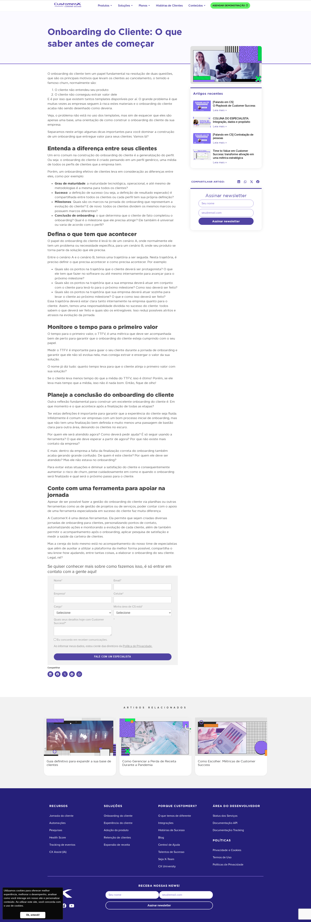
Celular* (118, 593)
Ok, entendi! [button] (33, 915)
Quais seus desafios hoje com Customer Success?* (79, 621)
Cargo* (58, 606)
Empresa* (60, 593)
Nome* (58, 580)
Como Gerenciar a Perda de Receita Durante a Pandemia (149, 762)
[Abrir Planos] (149, 5)
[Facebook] (64, 905)
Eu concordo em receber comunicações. (81, 639)
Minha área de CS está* (128, 606)
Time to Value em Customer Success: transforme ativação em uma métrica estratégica (233, 154)
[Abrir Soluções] (132, 5)
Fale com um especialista (112, 656)
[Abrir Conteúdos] (205, 5)
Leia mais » (220, 110)
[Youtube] (71, 905)
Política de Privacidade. (137, 646)
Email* (117, 580)
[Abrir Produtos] (111, 5)
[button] (239, 182)
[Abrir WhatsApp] (302, 912)
